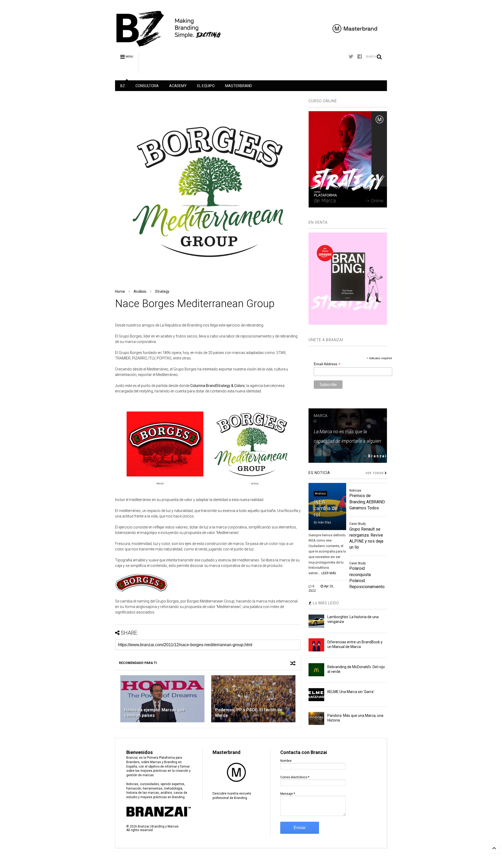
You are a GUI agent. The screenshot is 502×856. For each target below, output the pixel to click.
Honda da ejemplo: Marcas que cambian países (154, 712)
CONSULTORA (147, 86)
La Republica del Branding (180, 325)
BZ (122, 86)
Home (120, 291)
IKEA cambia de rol (326, 508)
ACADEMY (178, 86)
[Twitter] (351, 56)
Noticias (355, 490)
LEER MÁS (328, 573)
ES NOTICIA (319, 473)
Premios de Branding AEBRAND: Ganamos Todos (367, 501)
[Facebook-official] (359, 56)
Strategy (162, 291)
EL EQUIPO (206, 86)
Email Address (327, 364)
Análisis (140, 291)
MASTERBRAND (238, 86)
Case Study (357, 524)
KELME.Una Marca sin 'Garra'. (351, 692)
